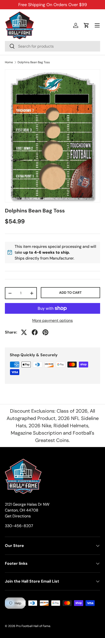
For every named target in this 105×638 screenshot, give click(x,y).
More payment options (52, 320)
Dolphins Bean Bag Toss (34, 62)
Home (9, 62)
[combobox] (52, 46)
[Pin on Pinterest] (45, 332)
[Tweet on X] (24, 332)
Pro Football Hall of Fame (33, 626)
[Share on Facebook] (34, 332)
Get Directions (18, 516)
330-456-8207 (19, 525)
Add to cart (70, 292)
